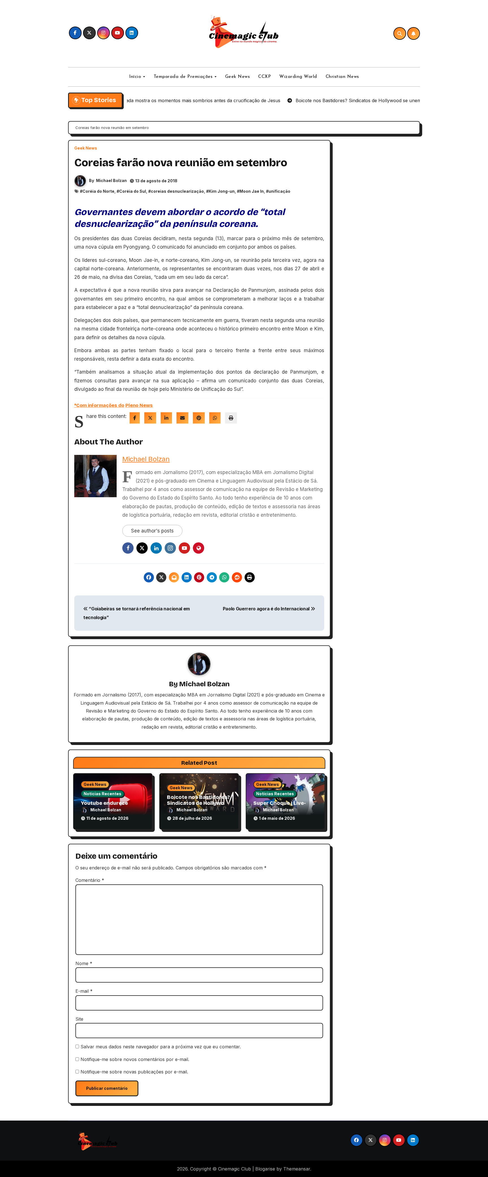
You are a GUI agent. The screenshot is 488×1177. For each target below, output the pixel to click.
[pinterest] (199, 418)
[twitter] (150, 418)
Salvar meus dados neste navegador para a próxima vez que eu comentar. (160, 1046)
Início (136, 76)
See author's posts (152, 531)
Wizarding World (298, 76)
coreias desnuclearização (177, 191)
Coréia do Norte (98, 191)
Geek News (237, 76)
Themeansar (296, 1169)
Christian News (342, 76)
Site (79, 1019)
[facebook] (135, 418)
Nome (83, 963)
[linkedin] (166, 418)
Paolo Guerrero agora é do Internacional (267, 608)
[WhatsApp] (215, 418)
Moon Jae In (251, 191)
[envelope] (182, 418)
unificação (279, 191)
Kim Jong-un (222, 191)
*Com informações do (99, 405)
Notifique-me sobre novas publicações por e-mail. (134, 1072)
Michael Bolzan (111, 180)
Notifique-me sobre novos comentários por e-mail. (134, 1059)
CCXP (264, 76)
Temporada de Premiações (184, 76)
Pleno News (139, 405)
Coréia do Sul (132, 191)
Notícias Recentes (102, 793)
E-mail (84, 991)
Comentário (89, 880)
